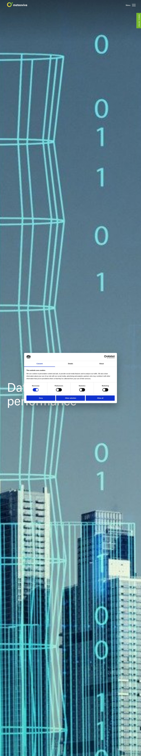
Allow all (100, 398)
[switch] (59, 390)
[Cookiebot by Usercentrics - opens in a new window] (106, 356)
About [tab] (101, 363)
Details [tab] (70, 363)
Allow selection (70, 398)
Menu (128, 5)
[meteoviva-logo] (17, 4)
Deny (41, 398)
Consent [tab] (40, 363)
